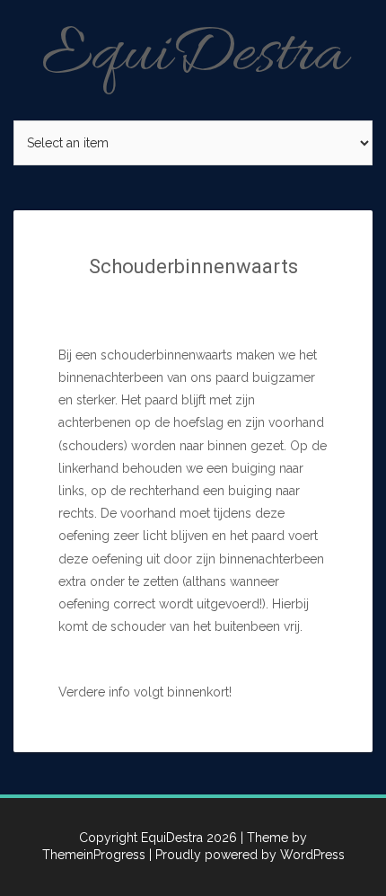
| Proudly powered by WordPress (247, 854)
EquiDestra (193, 56)
